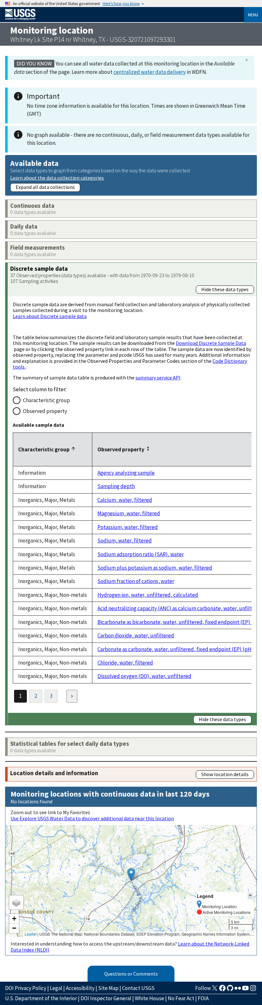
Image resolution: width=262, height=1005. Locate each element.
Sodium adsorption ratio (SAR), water (140, 554)
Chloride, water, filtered (125, 662)
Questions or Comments (131, 973)
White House (149, 998)
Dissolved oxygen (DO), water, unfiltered (144, 676)
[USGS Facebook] (222, 989)
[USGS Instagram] (253, 989)
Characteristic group (46, 400)
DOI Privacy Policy (25, 988)
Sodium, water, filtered (124, 540)
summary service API (158, 377)
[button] (131, 874)
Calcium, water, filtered (124, 499)
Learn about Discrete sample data (50, 316)
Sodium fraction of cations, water (135, 581)
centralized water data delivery (149, 71)
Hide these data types (225, 289)
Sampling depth (116, 486)
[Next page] (71, 696)
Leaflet (30, 934)
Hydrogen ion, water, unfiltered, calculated (147, 594)
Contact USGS (138, 988)
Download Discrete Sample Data (211, 343)
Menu (253, 15)
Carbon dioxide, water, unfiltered (135, 635)
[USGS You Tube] (245, 989)
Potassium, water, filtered (127, 527)
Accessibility (80, 988)
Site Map (108, 988)
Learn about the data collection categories (57, 178)
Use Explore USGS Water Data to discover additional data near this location (92, 818)
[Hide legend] (250, 896)
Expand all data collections (45, 187)
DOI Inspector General (106, 998)
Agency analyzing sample (126, 472)
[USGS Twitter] (215, 989)
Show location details (225, 774)
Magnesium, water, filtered (128, 513)
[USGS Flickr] (238, 989)
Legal (56, 988)
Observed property (45, 411)
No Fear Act (181, 998)
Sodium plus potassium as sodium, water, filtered (154, 567)
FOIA (203, 998)
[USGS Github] (230, 989)
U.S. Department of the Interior (41, 998)
